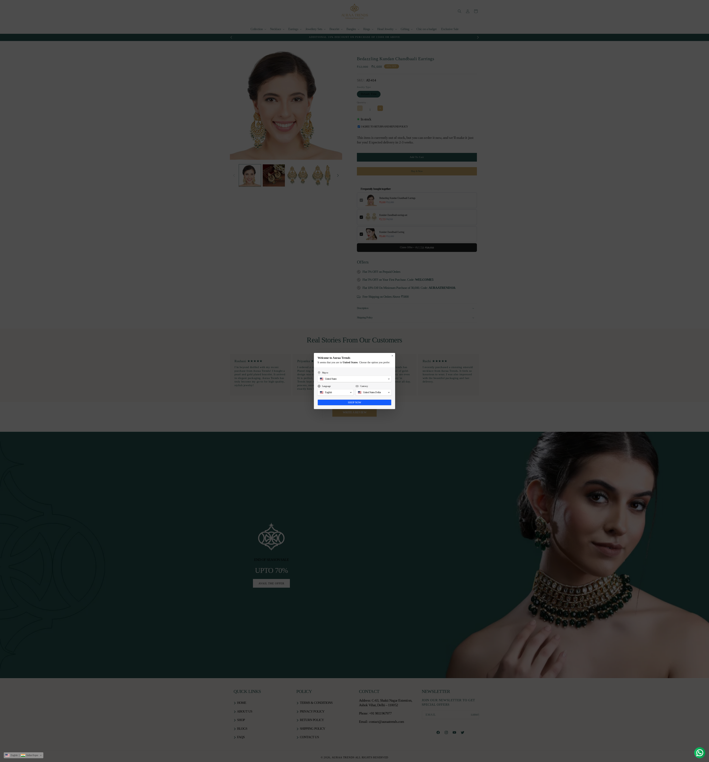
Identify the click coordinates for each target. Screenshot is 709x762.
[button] (23, 755)
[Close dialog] (392, 356)
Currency (364, 386)
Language (326, 386)
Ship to (325, 372)
